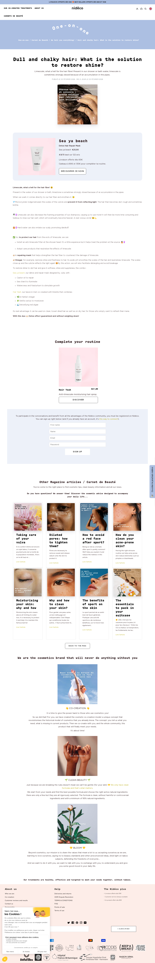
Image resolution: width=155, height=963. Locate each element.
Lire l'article (20, 562)
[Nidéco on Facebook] (72, 923)
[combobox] (150, 8)
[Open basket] (141, 9)
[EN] (150, 8)
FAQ (56, 904)
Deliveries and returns (62, 894)
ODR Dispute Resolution (63, 897)
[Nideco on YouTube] (85, 923)
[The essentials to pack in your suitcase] (127, 582)
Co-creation (9, 897)
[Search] (145, 8)
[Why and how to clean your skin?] (61, 582)
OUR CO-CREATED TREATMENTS (18, 8)
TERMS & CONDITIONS (63, 900)
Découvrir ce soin (72, 171)
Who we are (9, 894)
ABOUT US (39, 8)
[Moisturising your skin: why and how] (28, 582)
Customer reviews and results (16, 900)
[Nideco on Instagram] (81, 923)
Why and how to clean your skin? (59, 604)
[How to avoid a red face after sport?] (94, 517)
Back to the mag (77, 646)
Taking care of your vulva (26, 538)
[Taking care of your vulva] (28, 517)
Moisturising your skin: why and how (27, 604)
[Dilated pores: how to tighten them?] (61, 517)
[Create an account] (137, 9)
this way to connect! (108, 419)
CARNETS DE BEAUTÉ (13, 16)
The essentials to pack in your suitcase (125, 608)
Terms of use (59, 910)
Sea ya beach (19, 273)
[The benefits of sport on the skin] (94, 582)
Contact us (9, 904)
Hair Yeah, (17, 292)
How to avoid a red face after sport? (93, 538)
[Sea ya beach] (36, 156)
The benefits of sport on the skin (93, 604)
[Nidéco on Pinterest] (77, 923)
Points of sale (59, 907)
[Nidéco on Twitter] (68, 923)
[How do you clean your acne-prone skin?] (127, 517)
